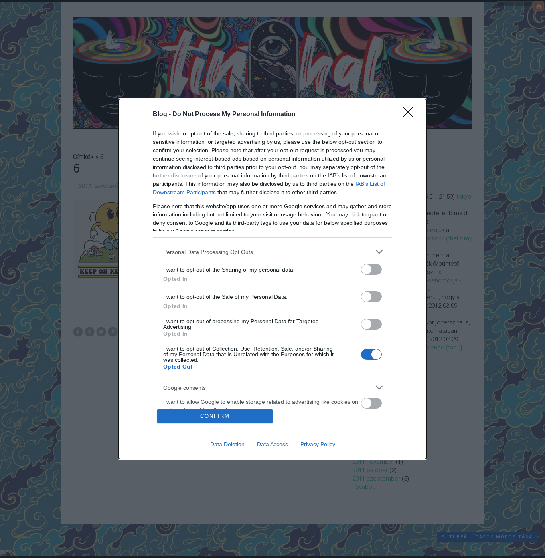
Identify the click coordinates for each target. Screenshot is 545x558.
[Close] (410, 114)
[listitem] (272, 252)
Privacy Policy (317, 444)
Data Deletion (227, 444)
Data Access (272, 444)
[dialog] (272, 279)
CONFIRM (215, 416)
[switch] (371, 269)
